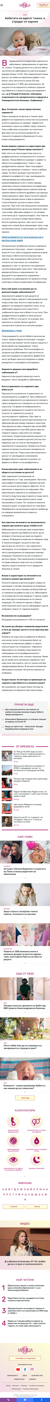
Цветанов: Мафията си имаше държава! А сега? (28, 805)
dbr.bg (16, 761)
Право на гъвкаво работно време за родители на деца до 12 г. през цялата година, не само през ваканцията (26, 1323)
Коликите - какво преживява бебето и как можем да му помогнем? (24, 1087)
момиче (13, 1207)
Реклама (24, 1385)
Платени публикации (30, 1389)
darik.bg (16, 799)
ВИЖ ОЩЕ (25, 1098)
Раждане (7, 866)
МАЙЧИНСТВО (37, 1375)
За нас (8, 1385)
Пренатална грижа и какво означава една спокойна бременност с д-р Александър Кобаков (26, 1287)
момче (37, 1207)
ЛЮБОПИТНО (19, 1379)
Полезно (7, 909)
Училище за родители (43, 5)
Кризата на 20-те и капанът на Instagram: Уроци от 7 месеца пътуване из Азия (28, 819)
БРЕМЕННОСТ (12, 1375)
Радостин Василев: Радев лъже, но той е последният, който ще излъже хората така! (31, 793)
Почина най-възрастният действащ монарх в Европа (30, 780)
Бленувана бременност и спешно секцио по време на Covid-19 (25, 720)
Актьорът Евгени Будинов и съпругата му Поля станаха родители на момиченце (25, 871)
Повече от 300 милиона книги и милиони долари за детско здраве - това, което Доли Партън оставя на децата (23, 955)
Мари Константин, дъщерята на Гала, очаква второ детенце (26, 1299)
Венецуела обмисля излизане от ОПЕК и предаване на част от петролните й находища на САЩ (29, 768)
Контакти (15, 1385)
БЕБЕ (25, 1375)
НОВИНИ (32, 1379)
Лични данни (16, 1389)
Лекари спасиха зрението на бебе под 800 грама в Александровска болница (25, 1007)
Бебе (5, 1003)
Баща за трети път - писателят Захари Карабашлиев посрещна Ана (24, 727)
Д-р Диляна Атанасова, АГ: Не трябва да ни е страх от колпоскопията (25, 1262)
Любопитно (8, 949)
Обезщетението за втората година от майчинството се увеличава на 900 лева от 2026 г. (28, 1310)
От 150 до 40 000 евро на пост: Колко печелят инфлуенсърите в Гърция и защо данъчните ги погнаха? (29, 754)
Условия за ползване (36, 1385)
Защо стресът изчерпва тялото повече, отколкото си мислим (21, 912)
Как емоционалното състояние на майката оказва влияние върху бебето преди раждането (24, 711)
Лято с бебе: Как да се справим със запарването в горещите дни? (23, 1047)
